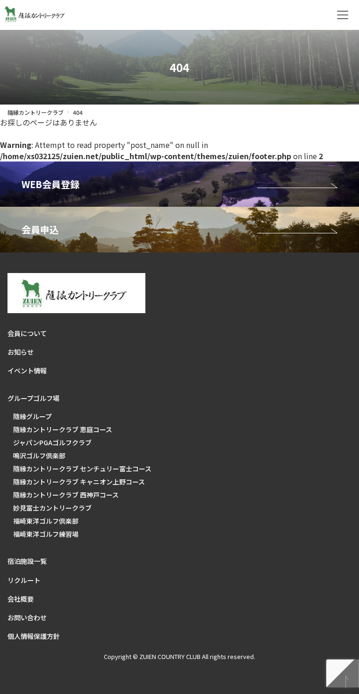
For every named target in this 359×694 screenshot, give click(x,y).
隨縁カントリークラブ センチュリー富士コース (82, 468)
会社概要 (20, 598)
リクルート (23, 580)
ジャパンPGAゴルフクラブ (52, 442)
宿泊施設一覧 (27, 561)
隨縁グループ (32, 416)
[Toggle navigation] (342, 15)
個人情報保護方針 (33, 636)
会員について (27, 333)
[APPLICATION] (179, 229)
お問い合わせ (27, 617)
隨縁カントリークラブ (35, 112)
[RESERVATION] (179, 184)
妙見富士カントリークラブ (52, 507)
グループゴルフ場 (33, 398)
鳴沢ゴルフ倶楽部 (39, 455)
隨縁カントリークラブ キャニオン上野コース (79, 481)
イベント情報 (27, 370)
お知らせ (20, 352)
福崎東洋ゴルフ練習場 (46, 534)
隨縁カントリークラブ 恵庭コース (62, 429)
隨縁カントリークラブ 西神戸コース (66, 494)
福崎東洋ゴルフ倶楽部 (46, 521)
